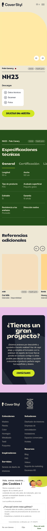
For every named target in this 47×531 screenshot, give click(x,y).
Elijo (23, 527)
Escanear (12, 97)
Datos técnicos (14, 92)
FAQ (26, 458)
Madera (5, 422)
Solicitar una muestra (18, 113)
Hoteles (28, 441)
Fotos (10, 102)
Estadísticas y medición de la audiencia (18, 516)
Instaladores (30, 433)
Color (4, 430)
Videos (27, 462)
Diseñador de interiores (34, 422)
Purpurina (6, 445)
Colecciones (8, 416)
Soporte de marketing (34, 466)
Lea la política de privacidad (12, 501)
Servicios (7, 462)
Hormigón (6, 433)
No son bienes (8, 527)
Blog (26, 454)
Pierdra (5, 426)
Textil (4, 441)
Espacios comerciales (33, 437)
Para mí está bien (39, 527)
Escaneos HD (30, 470)
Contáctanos (23, 373)
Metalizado (6, 437)
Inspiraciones (9, 453)
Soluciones (30, 416)
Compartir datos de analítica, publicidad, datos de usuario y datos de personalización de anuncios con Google (22, 512)
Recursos (29, 449)
